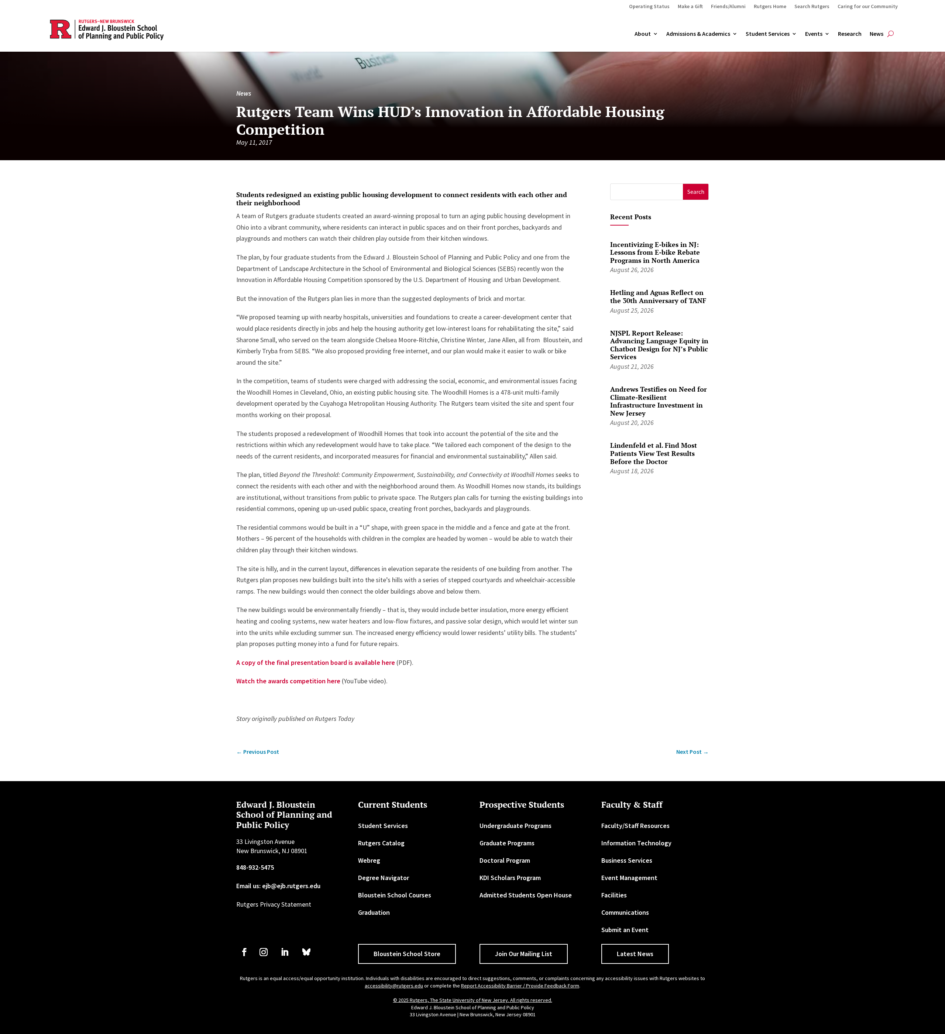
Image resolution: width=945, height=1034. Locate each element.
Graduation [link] (374, 912)
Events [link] (813, 34)
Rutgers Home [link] (770, 7)
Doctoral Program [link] (505, 860)
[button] (695, 192)
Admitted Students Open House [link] (526, 895)
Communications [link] (625, 912)
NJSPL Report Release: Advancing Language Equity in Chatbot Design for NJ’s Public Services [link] (659, 345)
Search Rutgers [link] (811, 7)
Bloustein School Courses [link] (394, 895)
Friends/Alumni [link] (728, 7)
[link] (257, 752)
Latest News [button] (635, 953)
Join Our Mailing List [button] (523, 953)
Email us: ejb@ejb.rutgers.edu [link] (278, 886)
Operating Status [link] (649, 7)
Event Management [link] (629, 877)
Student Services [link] (768, 34)
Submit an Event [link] (625, 929)
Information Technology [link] (636, 843)
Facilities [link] (614, 895)
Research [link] (850, 34)
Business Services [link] (626, 860)
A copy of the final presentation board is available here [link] (315, 662)
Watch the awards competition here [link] (288, 681)
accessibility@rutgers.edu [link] (394, 985)
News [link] (876, 34)
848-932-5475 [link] (255, 867)
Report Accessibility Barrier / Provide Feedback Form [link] (520, 985)
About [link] (643, 34)
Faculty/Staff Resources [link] (635, 825)
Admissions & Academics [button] (698, 34)
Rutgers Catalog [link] (381, 843)
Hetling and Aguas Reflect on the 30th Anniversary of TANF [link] (658, 296)
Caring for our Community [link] (868, 7)
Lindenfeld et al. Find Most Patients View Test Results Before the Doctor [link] (653, 453)
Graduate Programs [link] (507, 843)
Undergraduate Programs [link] (515, 825)
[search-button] (890, 34)
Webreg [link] (369, 860)
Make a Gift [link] (690, 7)
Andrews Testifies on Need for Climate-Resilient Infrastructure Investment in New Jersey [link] (658, 401)
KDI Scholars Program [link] (510, 877)
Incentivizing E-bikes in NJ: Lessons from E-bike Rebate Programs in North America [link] (655, 252)
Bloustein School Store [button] (407, 953)
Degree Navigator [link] (383, 877)
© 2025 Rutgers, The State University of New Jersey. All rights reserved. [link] (472, 1000)
